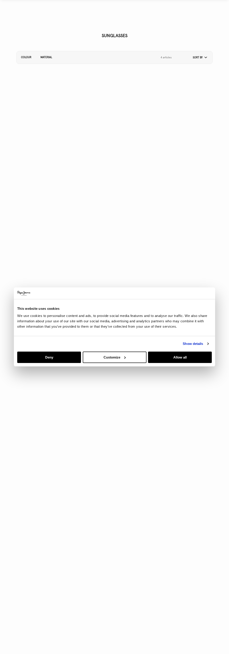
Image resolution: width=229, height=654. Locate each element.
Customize (112, 357)
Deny (49, 357)
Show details (193, 344)
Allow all (180, 357)
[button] (198, 57)
